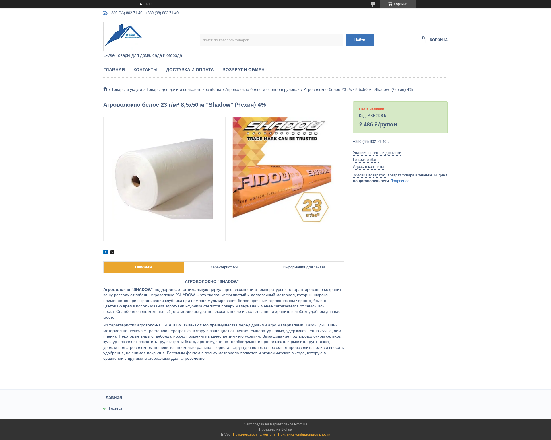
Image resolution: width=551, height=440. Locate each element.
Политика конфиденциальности (304, 435)
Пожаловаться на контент (254, 435)
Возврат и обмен (243, 69)
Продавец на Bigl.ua (275, 429)
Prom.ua (300, 424)
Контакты (145, 69)
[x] (112, 252)
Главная (114, 69)
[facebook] (105, 252)
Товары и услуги (126, 89)
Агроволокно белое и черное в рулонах (262, 89)
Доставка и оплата (190, 69)
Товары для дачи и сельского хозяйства (183, 89)
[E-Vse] (151, 36)
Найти (359, 40)
